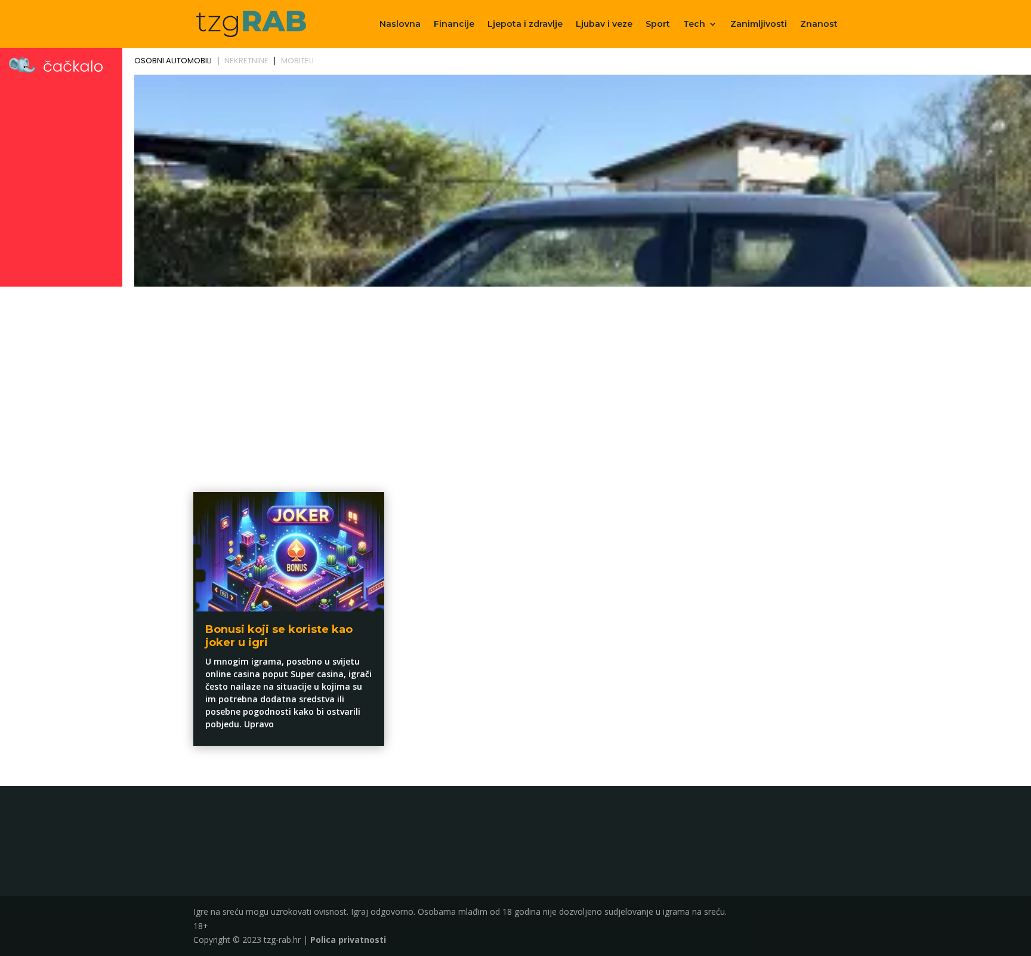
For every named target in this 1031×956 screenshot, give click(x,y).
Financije (454, 24)
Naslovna (400, 24)
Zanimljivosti (758, 24)
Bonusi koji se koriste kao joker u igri (279, 636)
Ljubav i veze (604, 24)
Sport (658, 24)
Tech (694, 24)
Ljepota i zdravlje (525, 24)
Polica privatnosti (348, 939)
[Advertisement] (515, 380)
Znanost (819, 24)
